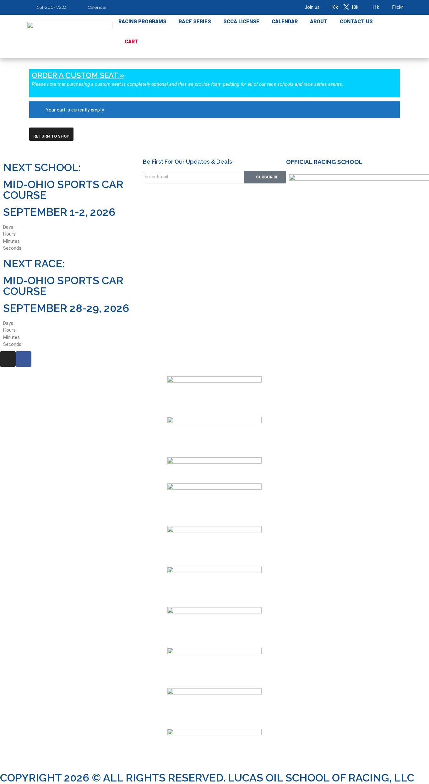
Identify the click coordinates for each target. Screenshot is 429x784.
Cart (131, 42)
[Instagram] (8, 359)
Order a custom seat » (78, 75)
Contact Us (356, 21)
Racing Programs (142, 21)
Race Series (195, 21)
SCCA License (241, 21)
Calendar (285, 21)
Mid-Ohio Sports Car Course (63, 189)
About (319, 21)
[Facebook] (23, 359)
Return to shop (51, 136)
